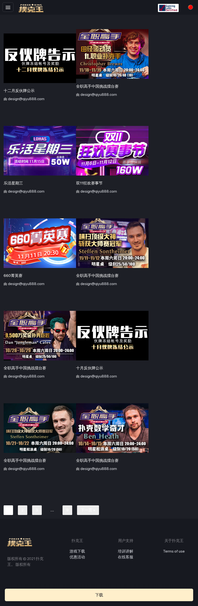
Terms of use (174, 551)
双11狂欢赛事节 (89, 183)
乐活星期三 (13, 183)
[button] (8, 7)
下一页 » (88, 510)
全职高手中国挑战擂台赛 (97, 86)
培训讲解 (125, 551)
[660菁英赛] (40, 243)
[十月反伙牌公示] (112, 335)
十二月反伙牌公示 (19, 90)
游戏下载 (77, 551)
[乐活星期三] (40, 151)
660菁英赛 (13, 275)
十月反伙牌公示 (89, 368)
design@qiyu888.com (26, 99)
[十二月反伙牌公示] (40, 58)
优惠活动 (77, 557)
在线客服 (125, 557)
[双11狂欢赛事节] (112, 151)
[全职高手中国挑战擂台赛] (112, 54)
